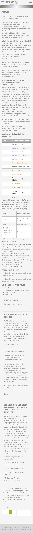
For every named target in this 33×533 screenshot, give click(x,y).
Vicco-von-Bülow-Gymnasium (11, 527)
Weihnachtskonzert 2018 (15, 493)
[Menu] (30, 3)
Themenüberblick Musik (10, 66)
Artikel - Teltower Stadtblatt (15, 352)
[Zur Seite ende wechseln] (28, 513)
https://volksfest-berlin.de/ (15, 468)
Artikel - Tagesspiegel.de (14, 344)
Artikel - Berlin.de (11, 348)
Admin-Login (27, 529)
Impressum (18, 529)
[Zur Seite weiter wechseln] (23, 513)
